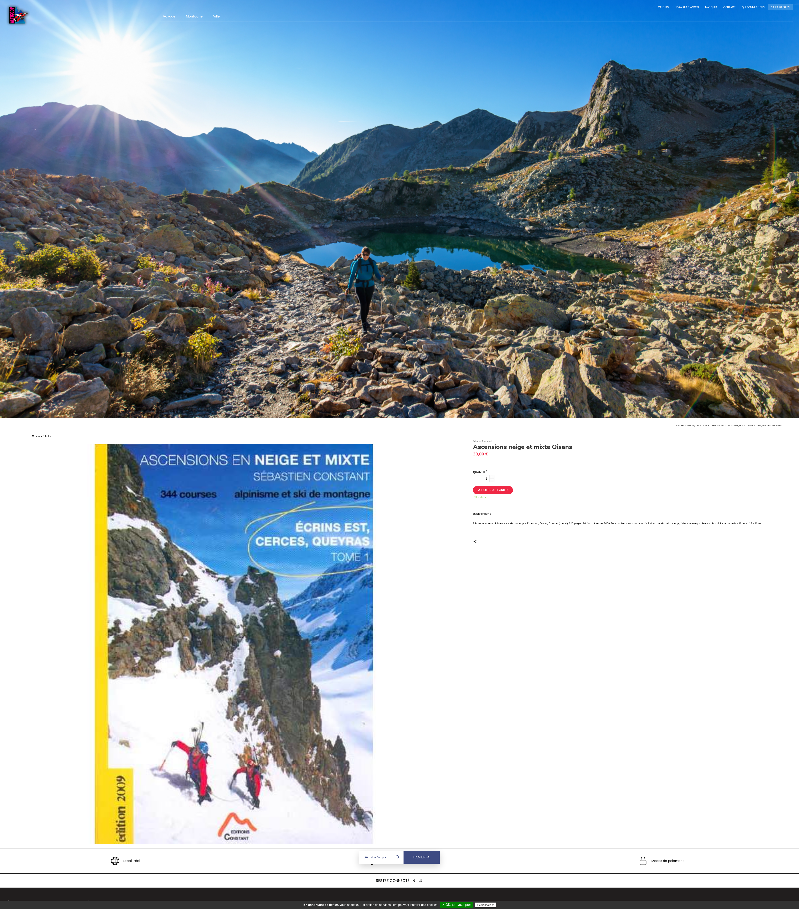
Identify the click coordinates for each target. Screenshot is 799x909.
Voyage (169, 16)
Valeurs (663, 7)
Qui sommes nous (753, 7)
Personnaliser (485, 905)
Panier (422, 857)
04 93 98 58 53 (780, 7)
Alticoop (18, 15)
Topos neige (734, 425)
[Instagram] (420, 880)
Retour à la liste (43, 436)
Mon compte (378, 857)
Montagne (194, 16)
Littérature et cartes (713, 425)
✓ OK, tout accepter (456, 905)
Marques (711, 7)
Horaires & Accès (687, 7)
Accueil (679, 425)
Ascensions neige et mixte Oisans (763, 425)
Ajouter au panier (493, 490)
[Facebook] (414, 880)
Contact (729, 7)
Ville (216, 16)
